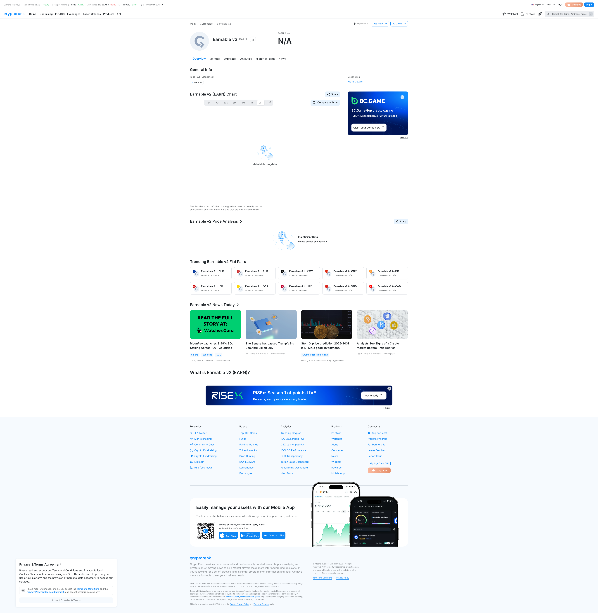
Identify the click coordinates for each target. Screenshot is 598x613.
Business (207, 354)
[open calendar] (270, 102)
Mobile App (338, 473)
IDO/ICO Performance (293, 450)
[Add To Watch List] (253, 39)
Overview (199, 58)
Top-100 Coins (248, 433)
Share (334, 94)
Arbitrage (230, 58)
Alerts (334, 444)
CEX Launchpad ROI (292, 444)
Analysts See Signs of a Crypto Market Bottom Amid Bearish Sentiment (378, 348)
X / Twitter (200, 433)
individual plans (232, 596)
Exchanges (245, 473)
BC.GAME (397, 23)
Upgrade (576, 4)
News (282, 58)
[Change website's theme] (560, 5)
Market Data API (379, 463)
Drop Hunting (247, 456)
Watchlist (336, 438)
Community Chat (204, 444)
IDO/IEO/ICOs (247, 461)
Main (193, 23)
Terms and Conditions (322, 578)
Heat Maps (287, 473)
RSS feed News (203, 467)
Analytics (246, 58)
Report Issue (375, 456)
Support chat (379, 433)
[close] (402, 97)
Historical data (265, 58)
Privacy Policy (342, 578)
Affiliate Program (377, 438)
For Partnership (376, 444)
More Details (355, 81)
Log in (589, 4)
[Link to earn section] (540, 14)
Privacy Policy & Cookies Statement (45, 592)
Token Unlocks (248, 450)
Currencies (206, 23)
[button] (228, 535)
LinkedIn (199, 461)
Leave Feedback (377, 450)
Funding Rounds (248, 444)
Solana (194, 354)
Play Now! (378, 23)
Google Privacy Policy (239, 604)
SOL (218, 354)
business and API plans (250, 596)
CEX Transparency (292, 456)
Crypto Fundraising (205, 450)
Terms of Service (261, 604)
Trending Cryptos (291, 433)
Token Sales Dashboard (295, 461)
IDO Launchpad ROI (292, 438)
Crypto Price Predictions (315, 354)
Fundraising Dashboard (294, 467)
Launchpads (246, 467)
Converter (337, 450)
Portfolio (336, 433)
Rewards (336, 467)
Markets (214, 58)
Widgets (336, 461)
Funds (242, 438)
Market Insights (203, 438)
